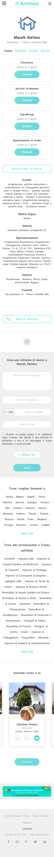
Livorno (34, 524)
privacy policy (26, 434)
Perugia (8, 524)
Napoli (30, 496)
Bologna (32, 502)
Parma (20, 519)
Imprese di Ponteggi (34, 570)
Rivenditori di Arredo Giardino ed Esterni (25, 592)
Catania (17, 508)
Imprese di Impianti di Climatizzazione (27, 643)
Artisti (24, 632)
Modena (42, 519)
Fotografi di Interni (34, 620)
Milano (20, 496)
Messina (8, 513)
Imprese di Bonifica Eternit (31, 586)
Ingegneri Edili (13, 581)
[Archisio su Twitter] (36, 841)
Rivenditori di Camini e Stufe (19, 598)
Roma (9, 496)
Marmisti (43, 637)
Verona (42, 508)
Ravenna (21, 524)
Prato (31, 519)
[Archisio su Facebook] (9, 841)
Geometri (25, 603)
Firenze (44, 502)
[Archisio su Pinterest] (26, 841)
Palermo (7, 502)
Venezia (29, 508)
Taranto (44, 513)
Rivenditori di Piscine (18, 626)
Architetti (9, 558)
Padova (20, 513)
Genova (20, 502)
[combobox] (8, 412)
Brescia (9, 519)
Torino (41, 496)
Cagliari (45, 524)
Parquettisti (28, 637)
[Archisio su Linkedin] (45, 841)
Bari (7, 508)
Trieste (32, 513)
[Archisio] (27, 3)
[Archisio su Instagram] (17, 841)
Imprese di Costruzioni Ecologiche (26, 575)
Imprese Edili (26, 558)
